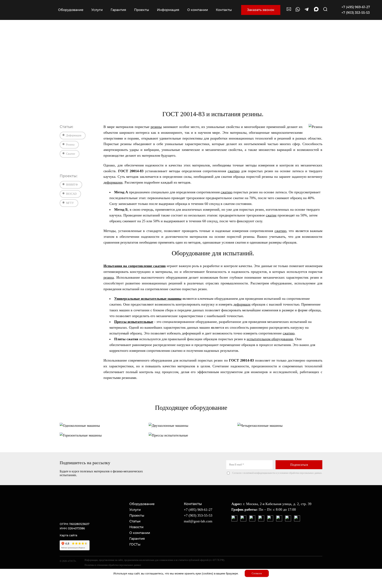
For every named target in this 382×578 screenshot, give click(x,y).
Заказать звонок (260, 10)
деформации (113, 182)
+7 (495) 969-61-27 (355, 7)
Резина (70, 144)
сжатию (234, 171)
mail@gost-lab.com (198, 521)
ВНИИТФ (72, 184)
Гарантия (137, 539)
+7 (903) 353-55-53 (355, 13)
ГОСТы (134, 544)
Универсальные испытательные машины (147, 299)
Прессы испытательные (133, 322)
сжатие (271, 215)
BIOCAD (71, 193)
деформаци (241, 304)
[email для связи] (289, 11)
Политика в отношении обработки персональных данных (113, 565)
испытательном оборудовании (270, 339)
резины (156, 127)
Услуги (135, 510)
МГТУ (70, 203)
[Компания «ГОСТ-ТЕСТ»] (31, 10)
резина (108, 277)
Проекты (136, 515)
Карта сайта (68, 535)
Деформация (73, 135)
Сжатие (70, 153)
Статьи (134, 521)
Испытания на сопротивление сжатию (134, 266)
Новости (136, 527)
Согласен (257, 573)
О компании (139, 533)
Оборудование (142, 504)
